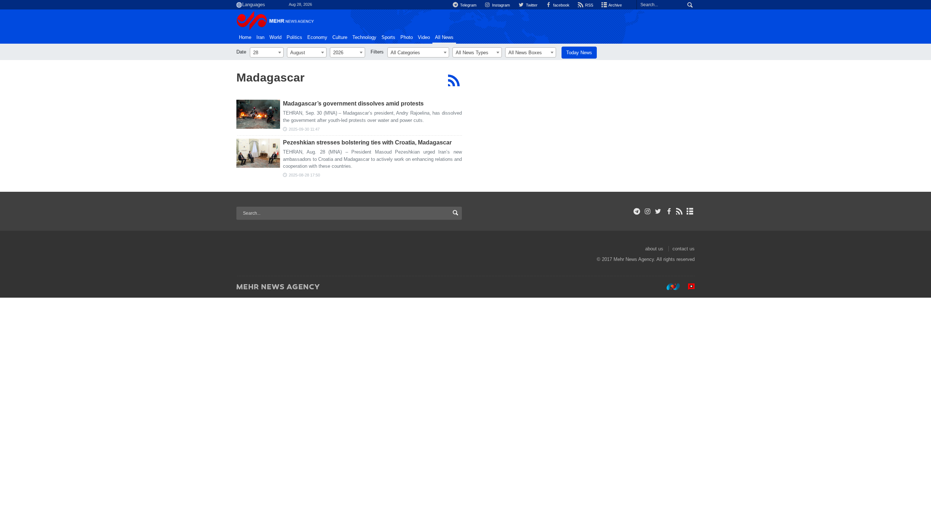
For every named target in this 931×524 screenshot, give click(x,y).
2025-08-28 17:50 (304, 175)
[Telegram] (637, 211)
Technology (364, 37)
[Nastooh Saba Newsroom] (669, 286)
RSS (588, 5)
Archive (615, 5)
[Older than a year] (258, 153)
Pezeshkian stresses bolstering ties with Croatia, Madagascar (367, 142)
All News (444, 37)
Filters (377, 52)
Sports (388, 37)
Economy (317, 37)
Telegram (467, 5)
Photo (406, 37)
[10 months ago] (258, 114)
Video (424, 37)
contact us (683, 248)
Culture (339, 37)
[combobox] (267, 52)
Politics (294, 37)
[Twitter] (658, 211)
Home (245, 37)
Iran (260, 37)
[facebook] (668, 211)
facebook (561, 5)
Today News (579, 52)
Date (241, 52)
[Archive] (690, 211)
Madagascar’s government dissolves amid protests (353, 103)
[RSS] (453, 80)
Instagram (500, 5)
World (275, 37)
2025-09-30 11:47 (304, 129)
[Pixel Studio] (688, 286)
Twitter (531, 5)
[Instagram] (647, 211)
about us (654, 248)
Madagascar (270, 77)
